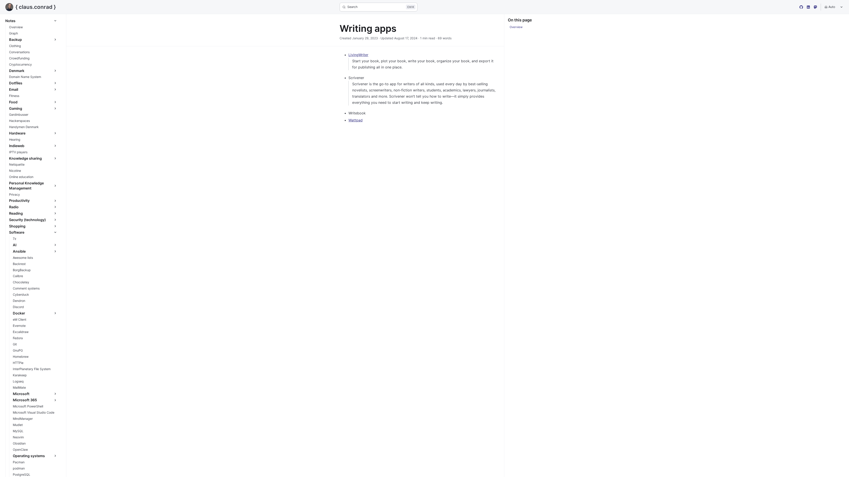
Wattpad (355, 120)
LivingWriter (358, 55)
